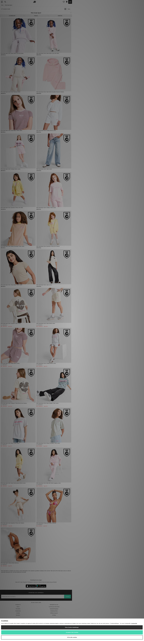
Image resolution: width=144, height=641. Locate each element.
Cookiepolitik (134, 623)
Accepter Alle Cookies (72, 632)
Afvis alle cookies (72, 637)
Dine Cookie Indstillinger (72, 627)
